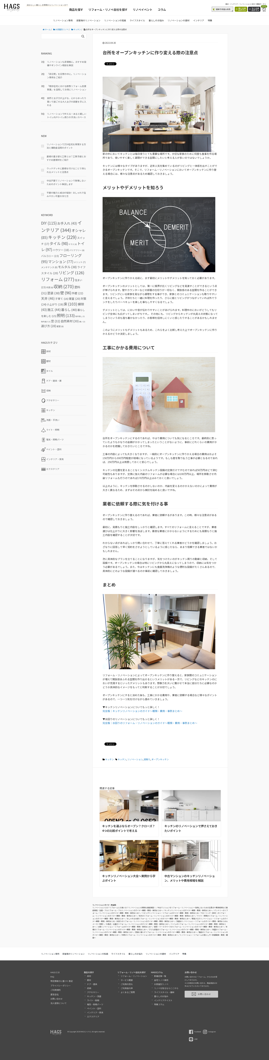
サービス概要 (127, 980)
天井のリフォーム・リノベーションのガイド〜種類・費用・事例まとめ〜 (167, 915)
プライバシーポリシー (60, 985)
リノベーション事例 (63, 20)
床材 (89, 976)
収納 (64, 286)
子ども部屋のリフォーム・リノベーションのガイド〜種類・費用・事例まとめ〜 (180, 929)
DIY (49, 223)
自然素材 (70, 321)
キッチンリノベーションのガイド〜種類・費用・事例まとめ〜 (188, 910)
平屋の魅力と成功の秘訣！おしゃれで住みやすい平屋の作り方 (66, 194)
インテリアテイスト (163, 1000)
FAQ (52, 976)
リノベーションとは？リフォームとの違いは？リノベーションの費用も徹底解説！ (124, 907)
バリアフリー (76, 250)
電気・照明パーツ (95, 1004)
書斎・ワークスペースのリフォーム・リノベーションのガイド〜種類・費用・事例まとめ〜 (189, 926)
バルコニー (50, 256)
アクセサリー (93, 992)
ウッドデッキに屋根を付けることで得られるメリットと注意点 (66, 170)
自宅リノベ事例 (161, 980)
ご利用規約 (55, 989)
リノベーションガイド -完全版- (104, 905)
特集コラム (159, 1004)
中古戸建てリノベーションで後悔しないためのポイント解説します (66, 182)
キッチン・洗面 (94, 996)
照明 (66, 315)
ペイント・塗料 (94, 1008)
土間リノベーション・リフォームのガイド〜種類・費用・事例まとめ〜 (125, 926)
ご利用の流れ (127, 984)
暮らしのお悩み (156, 20)
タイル (59, 243)
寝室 (74, 299)
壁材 (89, 980)
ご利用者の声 (127, 988)
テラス (72, 244)
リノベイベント (142, 9)
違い (82, 321)
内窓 (49, 287)
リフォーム (57, 279)
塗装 (53, 293)
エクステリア (93, 1016)
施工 (54, 309)
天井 (48, 298)
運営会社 (54, 994)
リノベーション (135, 759)
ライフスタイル (137, 20)
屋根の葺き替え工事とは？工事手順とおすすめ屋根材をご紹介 (66, 158)
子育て (61, 299)
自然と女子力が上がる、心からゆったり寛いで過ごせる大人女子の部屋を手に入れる (66, 101)
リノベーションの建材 (178, 20)
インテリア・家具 (95, 1012)
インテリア (198, 20)
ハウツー (61, 250)
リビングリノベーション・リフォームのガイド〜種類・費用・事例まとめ (170, 913)
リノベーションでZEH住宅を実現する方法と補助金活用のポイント (66, 146)
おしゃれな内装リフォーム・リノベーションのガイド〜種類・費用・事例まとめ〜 (158, 918)
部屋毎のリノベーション (88, 20)
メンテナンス (49, 267)
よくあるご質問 (128, 992)
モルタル (67, 267)
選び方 (48, 326)
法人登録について (58, 1003)
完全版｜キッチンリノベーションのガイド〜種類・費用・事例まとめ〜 (142, 711)
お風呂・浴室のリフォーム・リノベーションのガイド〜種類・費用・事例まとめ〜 (138, 924)
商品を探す (76, 9)
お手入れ (67, 223)
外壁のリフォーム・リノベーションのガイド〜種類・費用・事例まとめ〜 (150, 935)
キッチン (109, 759)
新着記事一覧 (160, 976)
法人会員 (255, 9)
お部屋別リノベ (161, 984)
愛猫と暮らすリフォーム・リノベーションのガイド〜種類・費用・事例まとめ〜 (166, 932)
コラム (162, 9)
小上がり (55, 304)
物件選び (45, 321)
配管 (60, 326)
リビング (71, 272)
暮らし (69, 309)
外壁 (77, 293)
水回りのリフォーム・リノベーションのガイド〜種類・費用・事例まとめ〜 (145, 921)
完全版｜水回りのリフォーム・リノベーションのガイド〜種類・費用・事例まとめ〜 (150, 723)
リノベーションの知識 (115, 20)
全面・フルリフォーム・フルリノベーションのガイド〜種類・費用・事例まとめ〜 (131, 910)
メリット (80, 262)
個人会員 (242, 9)
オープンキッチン (160, 759)
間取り (147, 759)
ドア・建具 (92, 984)
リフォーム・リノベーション (134, 976)
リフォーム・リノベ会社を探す (107, 9)
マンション (60, 261)
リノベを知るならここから (166, 988)
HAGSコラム (157, 972)
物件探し (80, 316)
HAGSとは (55, 972)
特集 (210, 20)
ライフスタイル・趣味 (164, 992)
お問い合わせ (56, 998)
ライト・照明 (93, 1000)
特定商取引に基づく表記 (61, 981)
